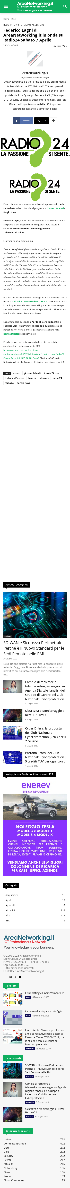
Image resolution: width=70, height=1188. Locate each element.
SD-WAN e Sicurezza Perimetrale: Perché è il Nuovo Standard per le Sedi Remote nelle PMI (33, 648)
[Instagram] (10, 977)
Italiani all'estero (33, 25)
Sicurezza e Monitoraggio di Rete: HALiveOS (45, 713)
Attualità (30, 1048)
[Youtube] (20, 977)
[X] (15, 977)
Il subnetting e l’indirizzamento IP (44, 993)
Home (6, 18)
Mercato (44, 378)
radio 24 (57, 378)
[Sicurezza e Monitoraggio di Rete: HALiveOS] (12, 715)
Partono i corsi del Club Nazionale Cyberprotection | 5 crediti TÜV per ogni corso (46, 757)
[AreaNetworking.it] (35, 6)
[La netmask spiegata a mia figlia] (12, 1017)
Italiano (7, 636)
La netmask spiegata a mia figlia (43, 1011)
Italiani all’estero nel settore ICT (29, 301)
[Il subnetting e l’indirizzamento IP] (12, 998)
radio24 (9, 383)
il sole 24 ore (51, 373)
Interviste (16, 25)
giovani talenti (32, 373)
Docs (28, 997)
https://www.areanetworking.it (35, 78)
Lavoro (32, 378)
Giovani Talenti (55, 208)
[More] (53, 120)
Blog (13, 18)
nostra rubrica (11, 333)
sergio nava (23, 383)
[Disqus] (35, 442)
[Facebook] (5, 977)
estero (16, 373)
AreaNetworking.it (35, 73)
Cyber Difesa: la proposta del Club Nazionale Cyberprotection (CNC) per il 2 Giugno (45, 734)
